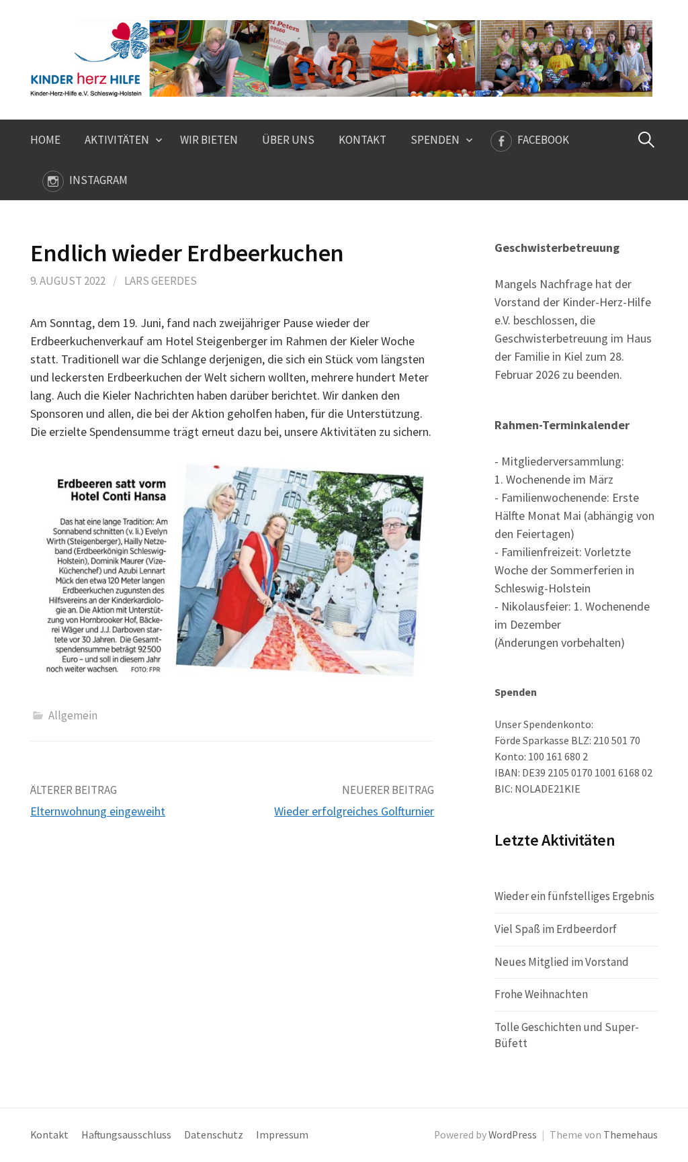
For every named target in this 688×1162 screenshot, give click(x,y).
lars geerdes (160, 280)
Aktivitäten (117, 139)
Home (45, 139)
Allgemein (72, 715)
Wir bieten (209, 139)
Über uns (288, 139)
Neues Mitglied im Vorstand (561, 961)
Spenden (435, 139)
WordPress (512, 1134)
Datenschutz (213, 1134)
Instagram (98, 180)
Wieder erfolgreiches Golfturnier (354, 811)
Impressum (282, 1134)
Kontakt (362, 139)
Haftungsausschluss (126, 1134)
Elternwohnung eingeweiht (97, 811)
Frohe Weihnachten (541, 994)
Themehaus (630, 1134)
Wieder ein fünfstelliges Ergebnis (574, 896)
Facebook (543, 139)
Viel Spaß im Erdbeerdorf (555, 929)
